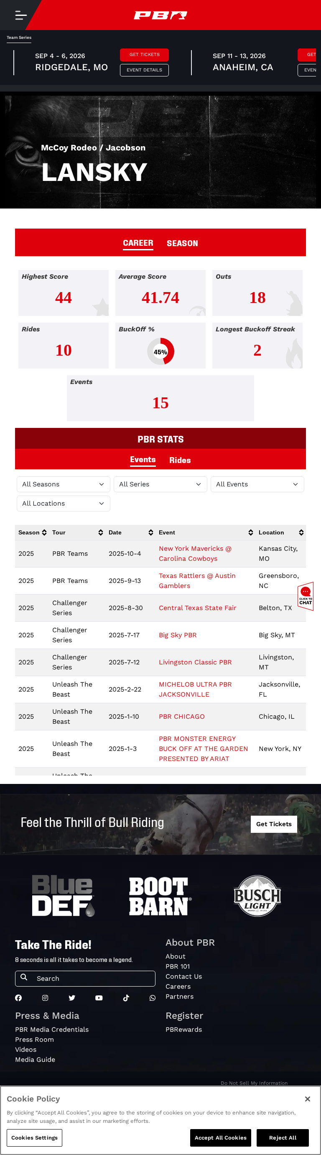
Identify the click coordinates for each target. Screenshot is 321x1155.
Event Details (144, 70)
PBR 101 (178, 966)
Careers (178, 986)
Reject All (282, 1138)
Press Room (34, 1039)
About (176, 956)
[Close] (307, 1099)
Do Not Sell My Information (254, 1083)
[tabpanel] (160, 349)
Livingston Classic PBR (195, 662)
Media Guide (35, 1059)
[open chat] (307, 596)
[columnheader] (32, 532)
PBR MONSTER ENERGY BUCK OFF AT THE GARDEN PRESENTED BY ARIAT (203, 749)
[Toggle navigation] (21, 15)
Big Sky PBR (178, 635)
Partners (180, 996)
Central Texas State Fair (198, 608)
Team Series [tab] (19, 37)
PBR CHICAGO (182, 716)
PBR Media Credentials (52, 1029)
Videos (25, 1049)
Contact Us (184, 976)
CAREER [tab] (138, 242)
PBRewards (184, 1029)
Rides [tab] (180, 459)
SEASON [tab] (182, 242)
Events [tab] (143, 458)
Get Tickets (145, 54)
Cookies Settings (34, 1138)
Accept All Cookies (221, 1138)
